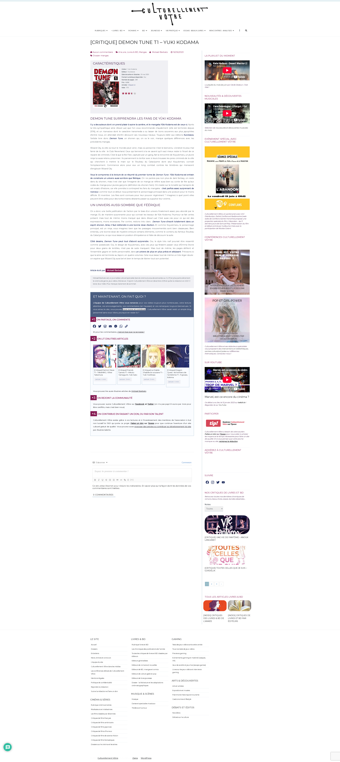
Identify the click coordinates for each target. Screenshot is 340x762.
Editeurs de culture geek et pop (144, 674)
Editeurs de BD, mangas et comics (145, 669)
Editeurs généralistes (140, 661)
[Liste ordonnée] (110, 480)
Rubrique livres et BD (140, 645)
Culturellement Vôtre (108, 758)
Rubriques (100, 30)
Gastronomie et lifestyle (181, 699)
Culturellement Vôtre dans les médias (105, 667)
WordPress (146, 758)
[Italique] (99, 480)
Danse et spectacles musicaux (143, 704)
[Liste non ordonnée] (114, 480)
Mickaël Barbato (160, 52)
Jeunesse (155, 30)
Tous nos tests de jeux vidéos (183, 649)
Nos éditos (176, 713)
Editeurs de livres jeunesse (142, 678)
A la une (122, 52)
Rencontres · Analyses (220, 30)
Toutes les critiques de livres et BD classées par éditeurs (150, 654)
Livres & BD (132, 52)
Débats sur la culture (180, 717)
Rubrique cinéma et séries (101, 705)
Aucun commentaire (103, 52)
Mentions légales (97, 678)
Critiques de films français (101, 718)
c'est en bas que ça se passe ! (130, 332)
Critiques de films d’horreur (101, 731)
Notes (208, 504)
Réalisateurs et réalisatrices (101, 709)
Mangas (143, 52)
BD (143, 30)
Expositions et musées (181, 690)
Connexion (186, 462)
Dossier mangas (101, 55)
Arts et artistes (178, 686)
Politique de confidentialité (101, 683)
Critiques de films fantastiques (102, 740)
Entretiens (95, 653)
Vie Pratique (172, 30)
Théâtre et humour (139, 708)
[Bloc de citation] (117, 480)
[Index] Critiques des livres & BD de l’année (213, 618)
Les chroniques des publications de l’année (148, 649)
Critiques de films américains (102, 723)
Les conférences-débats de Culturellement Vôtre (107, 672)
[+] (132, 480)
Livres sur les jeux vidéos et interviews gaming (187, 670)
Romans (132, 30)
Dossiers (94, 649)
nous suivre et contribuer (134, 309)
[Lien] (125, 480)
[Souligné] (102, 480)
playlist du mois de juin (217, 85)
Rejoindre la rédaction (99, 687)
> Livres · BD (117, 30)
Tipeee (151, 423)
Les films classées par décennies (103, 714)
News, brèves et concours (101, 658)
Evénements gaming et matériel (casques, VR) (189, 659)
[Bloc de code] (121, 480)
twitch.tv (241, 402)
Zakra (135, 758)
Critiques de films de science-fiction (104, 736)
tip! (213, 423)
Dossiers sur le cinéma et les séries (104, 744)
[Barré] (106, 480)
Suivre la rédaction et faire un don (104, 691)
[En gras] (95, 480)
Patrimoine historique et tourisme (185, 695)
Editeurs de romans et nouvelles (144, 665)
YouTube (222, 405)
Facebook (139, 404)
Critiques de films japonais (101, 727)
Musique (135, 699)
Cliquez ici (131, 85)
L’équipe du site (97, 662)
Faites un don (137, 423)
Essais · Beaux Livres (193, 30)
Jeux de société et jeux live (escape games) (189, 665)
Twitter (151, 404)
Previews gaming (179, 653)
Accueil (94, 645)
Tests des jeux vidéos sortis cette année (187, 645)
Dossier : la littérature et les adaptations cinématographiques (147, 684)
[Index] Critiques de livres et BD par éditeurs (239, 618)
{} (128, 480)
